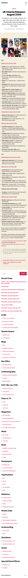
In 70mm (5, 378)
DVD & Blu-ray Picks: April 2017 (10, 295)
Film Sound (5, 554)
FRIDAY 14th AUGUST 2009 (9, 123)
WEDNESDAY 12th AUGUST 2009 (10, 112)
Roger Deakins (6, 381)
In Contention (6, 338)
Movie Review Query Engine (10, 523)
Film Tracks (6, 434)
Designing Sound (7, 551)
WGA (4, 490)
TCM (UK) (5, 405)
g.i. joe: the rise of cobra (8, 250)
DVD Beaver (6, 391)
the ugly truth (23, 252)
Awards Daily (6, 334)
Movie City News (7, 454)
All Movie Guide (7, 497)
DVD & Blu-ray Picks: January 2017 (11, 308)
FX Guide (5, 567)
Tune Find (5, 441)
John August (6, 530)
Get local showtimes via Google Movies (13, 241)
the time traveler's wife (14, 252)
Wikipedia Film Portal (8, 506)
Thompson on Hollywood (9, 357)
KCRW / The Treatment (9, 318)
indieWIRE (5, 451)
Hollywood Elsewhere (8, 351)
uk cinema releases (7, 253)
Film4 (4, 401)
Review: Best (5, 286)
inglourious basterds (19, 250)
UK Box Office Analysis (9, 367)
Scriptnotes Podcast (8, 321)
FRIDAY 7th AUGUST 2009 (8, 63)
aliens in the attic (7, 249)
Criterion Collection (8, 388)
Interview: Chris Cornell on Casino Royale (12, 289)
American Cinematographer (10, 375)
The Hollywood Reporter (9, 427)
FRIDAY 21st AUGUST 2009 (9, 167)
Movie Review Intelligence (9, 520)
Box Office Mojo (7, 364)
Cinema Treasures (7, 500)
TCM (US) (5, 408)
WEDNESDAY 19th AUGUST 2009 (10, 157)
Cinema (14, 8)
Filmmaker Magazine (8, 418)
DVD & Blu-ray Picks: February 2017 (11, 302)
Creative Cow (6, 564)
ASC (4, 478)
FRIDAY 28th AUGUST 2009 (9, 197)
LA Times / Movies (7, 467)
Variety (4, 457)
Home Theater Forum (8, 394)
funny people (23, 249)
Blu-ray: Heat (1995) (7, 305)
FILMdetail (4, 2)
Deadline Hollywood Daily (9, 448)
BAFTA (4, 481)
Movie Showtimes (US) (9, 544)
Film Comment (6, 415)
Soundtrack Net (7, 437)
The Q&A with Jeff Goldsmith (10, 327)
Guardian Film (6, 464)
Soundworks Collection (9, 557)
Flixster (4, 514)
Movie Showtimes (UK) (9, 541)
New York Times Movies (9, 470)
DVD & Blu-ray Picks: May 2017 (9, 292)
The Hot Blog (6, 354)
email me (6, 237)
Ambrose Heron (11, 29)
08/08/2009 (20, 29)
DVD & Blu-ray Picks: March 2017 (10, 298)
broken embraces (16, 249)
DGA (4, 484)
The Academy (6, 487)
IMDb (4, 503)
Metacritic (5, 517)
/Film (4, 345)
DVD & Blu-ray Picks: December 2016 (11, 311)
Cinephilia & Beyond (8, 348)
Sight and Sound (7, 424)
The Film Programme (8, 324)
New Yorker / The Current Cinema (11, 421)
